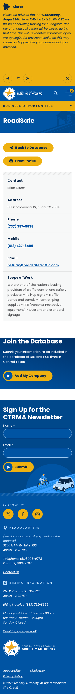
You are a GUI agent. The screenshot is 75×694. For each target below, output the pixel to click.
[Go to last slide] (7, 78)
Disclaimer (37, 671)
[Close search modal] (67, 78)
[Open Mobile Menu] (68, 93)
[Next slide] (27, 78)
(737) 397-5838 (20, 226)
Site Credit (10, 687)
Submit (21, 467)
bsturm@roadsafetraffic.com (33, 265)
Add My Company (30, 375)
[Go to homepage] (29, 655)
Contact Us (11, 572)
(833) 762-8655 (36, 605)
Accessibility (12, 671)
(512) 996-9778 (31, 559)
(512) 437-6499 (20, 246)
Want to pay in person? (19, 631)
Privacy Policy (13, 676)
